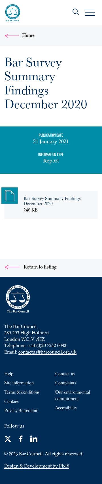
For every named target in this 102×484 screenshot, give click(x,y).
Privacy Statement (20, 410)
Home (28, 35)
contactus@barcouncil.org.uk (47, 352)
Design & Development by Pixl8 (36, 466)
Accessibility (66, 407)
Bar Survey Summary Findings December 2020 (52, 201)
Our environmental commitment (72, 395)
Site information (19, 382)
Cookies (11, 401)
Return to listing (40, 267)
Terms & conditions (21, 392)
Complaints (65, 382)
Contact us (65, 373)
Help (8, 373)
